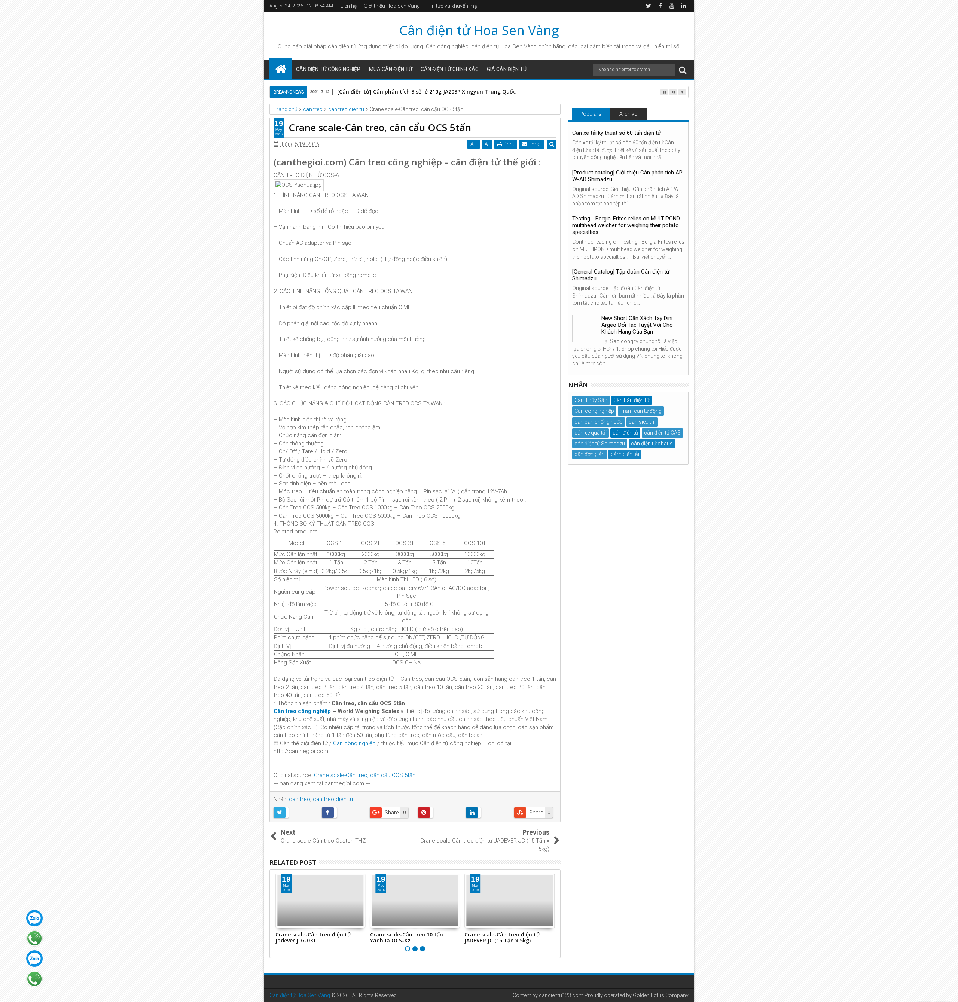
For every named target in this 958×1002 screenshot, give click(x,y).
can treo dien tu (333, 799)
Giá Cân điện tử (507, 69)
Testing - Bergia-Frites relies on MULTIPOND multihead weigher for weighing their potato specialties (626, 225)
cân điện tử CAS (662, 433)
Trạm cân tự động (641, 411)
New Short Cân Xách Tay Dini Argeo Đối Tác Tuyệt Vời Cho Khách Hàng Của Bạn (637, 325)
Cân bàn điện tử (631, 400)
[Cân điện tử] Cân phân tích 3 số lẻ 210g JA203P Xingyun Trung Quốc (426, 91)
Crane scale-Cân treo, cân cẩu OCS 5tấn (364, 775)
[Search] (683, 70)
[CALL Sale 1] (34, 938)
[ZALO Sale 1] (34, 918)
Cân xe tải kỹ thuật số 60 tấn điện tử (616, 133)
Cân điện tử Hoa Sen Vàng (479, 30)
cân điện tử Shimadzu (599, 444)
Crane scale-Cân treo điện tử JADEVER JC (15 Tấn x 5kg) (502, 937)
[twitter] (648, 6)
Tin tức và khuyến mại (452, 6)
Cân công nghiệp (354, 743)
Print (508, 144)
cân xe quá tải (590, 433)
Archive (628, 114)
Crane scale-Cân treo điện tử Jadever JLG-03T (313, 937)
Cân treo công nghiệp (303, 711)
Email (534, 144)
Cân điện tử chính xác (450, 69)
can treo (299, 799)
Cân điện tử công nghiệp (328, 69)
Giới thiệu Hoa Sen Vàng (392, 6)
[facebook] (660, 6)
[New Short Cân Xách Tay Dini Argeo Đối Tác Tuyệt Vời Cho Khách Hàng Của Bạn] (586, 328)
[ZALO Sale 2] (34, 958)
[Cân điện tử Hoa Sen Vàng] (280, 68)
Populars (590, 114)
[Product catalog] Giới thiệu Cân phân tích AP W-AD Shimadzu (627, 176)
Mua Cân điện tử (390, 69)
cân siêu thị (642, 422)
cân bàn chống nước (598, 422)
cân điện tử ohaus (652, 444)
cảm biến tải (625, 454)
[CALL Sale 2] (34, 979)
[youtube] (671, 6)
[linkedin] (683, 6)
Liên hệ (349, 6)
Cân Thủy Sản (590, 400)
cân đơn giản (589, 454)
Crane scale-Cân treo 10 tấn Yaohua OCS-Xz (406, 937)
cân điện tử (342, 46)
